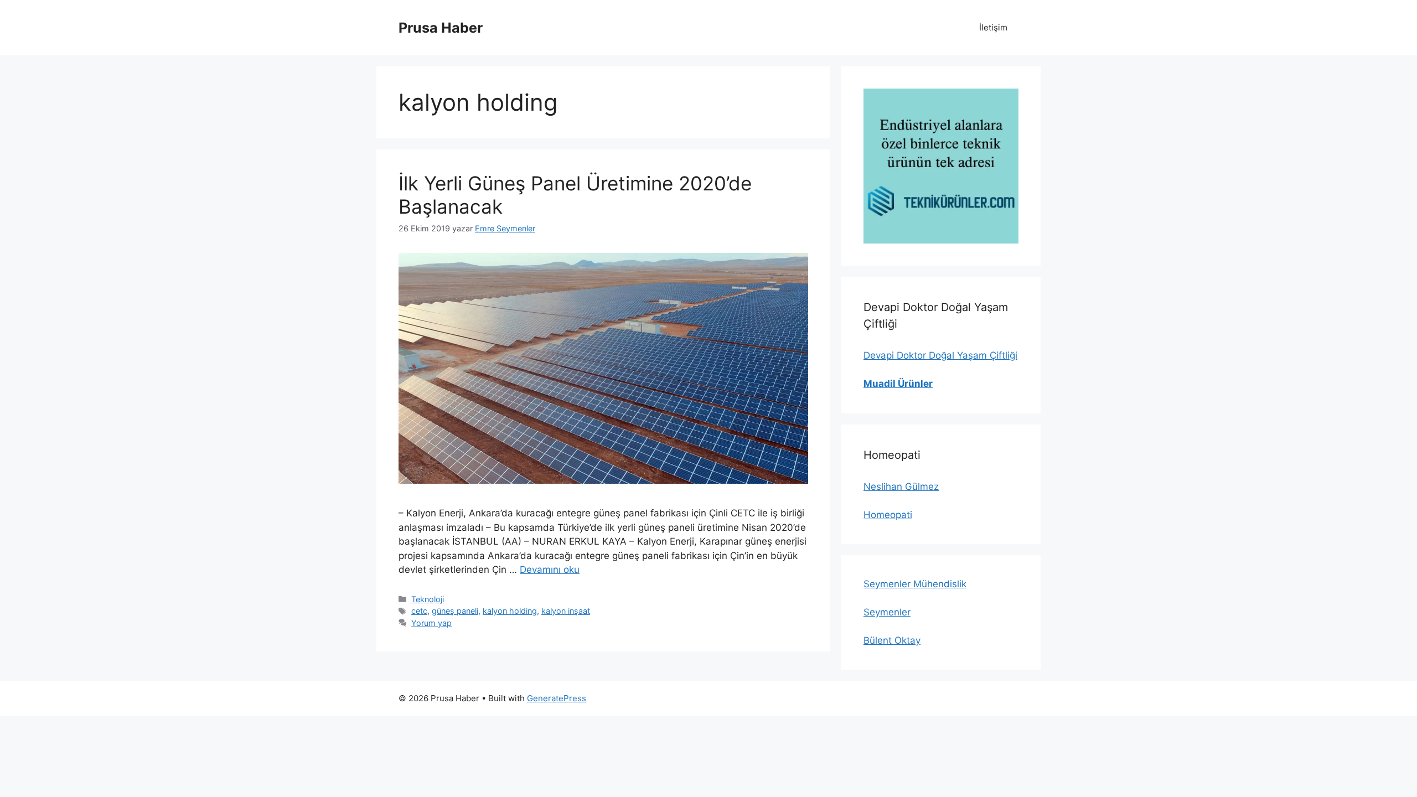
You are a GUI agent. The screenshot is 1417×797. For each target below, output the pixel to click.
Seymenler (887, 612)
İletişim (993, 27)
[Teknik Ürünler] (940, 166)
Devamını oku (550, 569)
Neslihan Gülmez (901, 486)
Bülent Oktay (891, 640)
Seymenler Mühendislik (914, 583)
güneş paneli (455, 610)
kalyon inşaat (565, 610)
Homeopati (887, 514)
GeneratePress (556, 698)
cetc (419, 610)
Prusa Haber (441, 27)
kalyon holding (510, 610)
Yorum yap (431, 623)
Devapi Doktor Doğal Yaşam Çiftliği (940, 355)
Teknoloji (427, 599)
